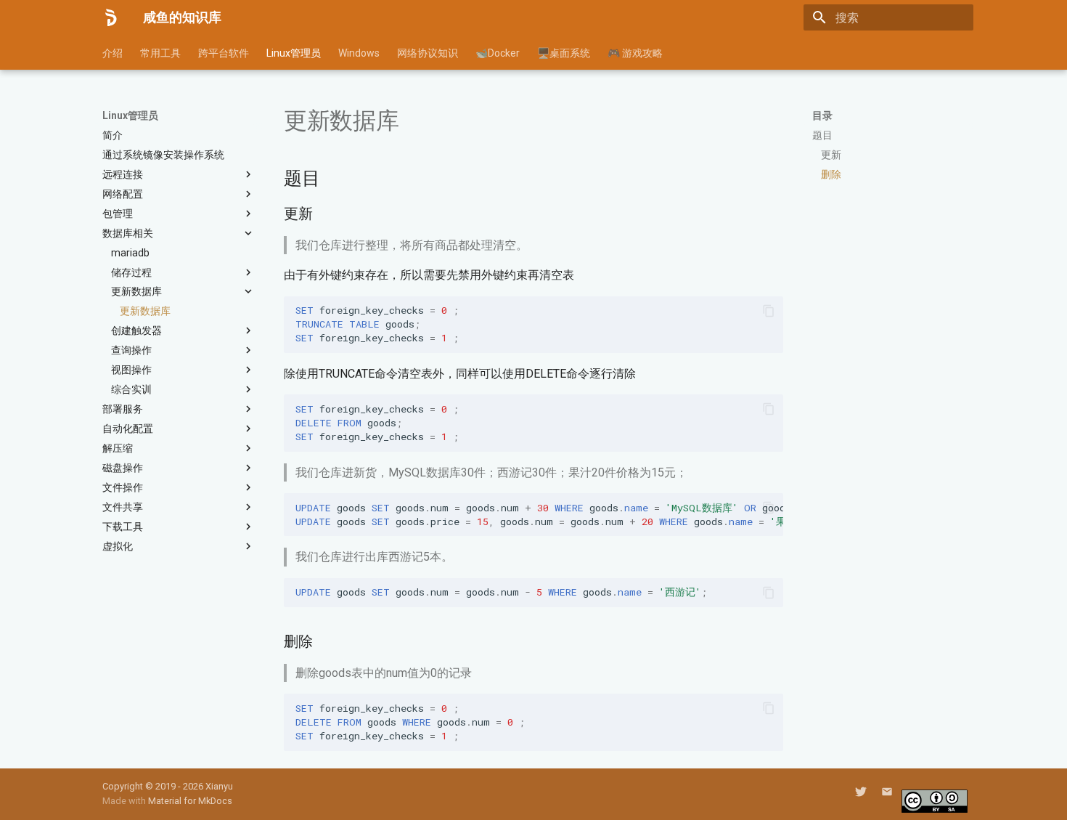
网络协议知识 (427, 53)
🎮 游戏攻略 (635, 53)
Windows (359, 53)
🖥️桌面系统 (563, 53)
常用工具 (160, 53)
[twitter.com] (860, 791)
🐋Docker (497, 53)
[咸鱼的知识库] (111, 17)
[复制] (768, 311)
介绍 (112, 53)
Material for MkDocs (190, 800)
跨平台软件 (223, 53)
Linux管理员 (293, 53)
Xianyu (219, 786)
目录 (822, 115)
